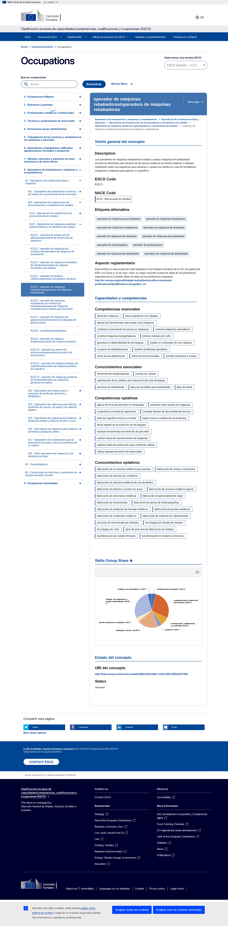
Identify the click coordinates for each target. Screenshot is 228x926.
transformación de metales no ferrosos (163, 536)
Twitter (35, 727)
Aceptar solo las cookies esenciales (179, 909)
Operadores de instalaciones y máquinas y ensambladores (126, 119)
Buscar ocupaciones (33, 77)
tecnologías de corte (108, 529)
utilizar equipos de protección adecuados (119, 451)
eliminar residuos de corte (156, 336)
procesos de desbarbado (110, 387)
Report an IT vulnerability (80, 888)
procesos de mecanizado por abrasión (118, 522)
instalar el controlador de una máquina (171, 342)
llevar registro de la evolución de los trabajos (121, 425)
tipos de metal (184, 387)
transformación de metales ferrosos (116, 536)
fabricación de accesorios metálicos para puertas (124, 469)
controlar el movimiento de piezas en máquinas (123, 329)
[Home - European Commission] (46, 15)
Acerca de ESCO (47, 37)
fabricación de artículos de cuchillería (117, 475)
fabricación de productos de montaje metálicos (122, 509)
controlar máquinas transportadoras (116, 336)
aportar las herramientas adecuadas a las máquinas (125, 322)
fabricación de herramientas (112, 502)
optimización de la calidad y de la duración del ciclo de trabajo (131, 380)
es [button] (202, 17)
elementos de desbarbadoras (113, 373)
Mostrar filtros (119, 84)
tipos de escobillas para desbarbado (150, 387)
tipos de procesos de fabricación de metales (149, 529)
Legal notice (177, 888)
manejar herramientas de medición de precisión (123, 431)
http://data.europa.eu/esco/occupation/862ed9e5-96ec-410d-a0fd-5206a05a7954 (141, 674)
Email (174, 727)
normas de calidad (145, 373)
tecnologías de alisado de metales (164, 522)
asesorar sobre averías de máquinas (170, 404)
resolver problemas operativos (150, 349)
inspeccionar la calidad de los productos (164, 418)
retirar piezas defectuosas (111, 356)
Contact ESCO (103, 797)
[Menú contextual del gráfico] (197, 572)
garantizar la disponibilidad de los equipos (120, 342)
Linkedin (129, 727)
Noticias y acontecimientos (150, 37)
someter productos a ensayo (181, 356)
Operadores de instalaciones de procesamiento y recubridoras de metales (148, 122)
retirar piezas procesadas (145, 356)
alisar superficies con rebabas (141, 316)
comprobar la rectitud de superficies (116, 411)
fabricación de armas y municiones (176, 469)
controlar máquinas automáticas (172, 329)
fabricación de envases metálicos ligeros (171, 489)
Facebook (83, 727)
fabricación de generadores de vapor (163, 496)
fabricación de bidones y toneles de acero (120, 489)
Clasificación (74, 37)
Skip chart (148, 573)
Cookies (139, 888)
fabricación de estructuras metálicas (116, 496)
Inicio (28, 37)
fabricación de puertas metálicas (172, 509)
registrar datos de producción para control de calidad (126, 445)
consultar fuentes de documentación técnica (166, 411)
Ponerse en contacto (185, 37)
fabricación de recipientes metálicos (116, 516)
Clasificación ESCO (42, 47)
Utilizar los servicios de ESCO (108, 37)
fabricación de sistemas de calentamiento (165, 516)
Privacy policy (157, 888)
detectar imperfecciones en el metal (116, 418)
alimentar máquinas (108, 316)
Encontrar (94, 84)
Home (24, 47)
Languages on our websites (114, 888)
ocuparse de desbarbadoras (112, 349)
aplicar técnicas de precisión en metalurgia (120, 404)
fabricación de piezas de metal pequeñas (156, 502)
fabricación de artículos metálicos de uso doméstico (125, 482)
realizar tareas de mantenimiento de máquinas (122, 438)
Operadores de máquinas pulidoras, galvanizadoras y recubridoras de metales (136, 126)
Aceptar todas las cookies (132, 909)
